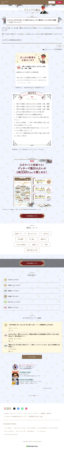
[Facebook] (18, 409)
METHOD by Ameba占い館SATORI (10, 434)
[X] (14, 409)
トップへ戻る (32, 396)
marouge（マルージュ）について (13, 413)
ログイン (51, 2)
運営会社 (49, 413)
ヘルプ (24, 413)
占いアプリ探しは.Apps (41, 431)
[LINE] (22, 409)
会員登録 (59, 2)
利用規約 (43, 413)
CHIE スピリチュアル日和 (21, 431)
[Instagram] (26, 409)
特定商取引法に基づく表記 (36, 416)
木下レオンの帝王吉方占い (9, 431)
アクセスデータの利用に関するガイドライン (15, 416)
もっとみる (32, 357)
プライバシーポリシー (33, 413)
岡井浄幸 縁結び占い (31, 431)
